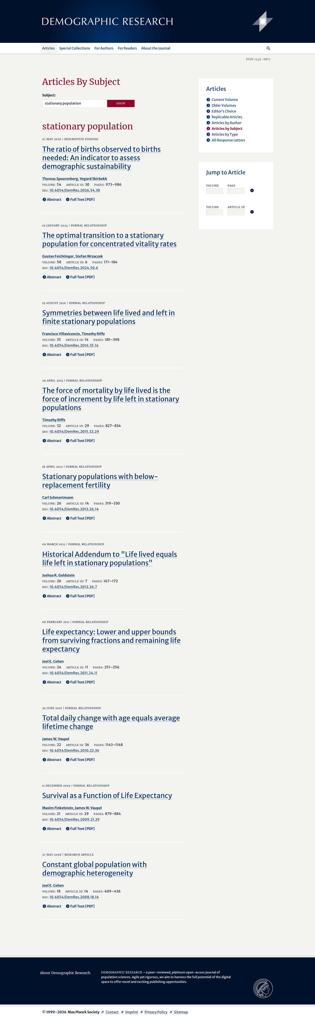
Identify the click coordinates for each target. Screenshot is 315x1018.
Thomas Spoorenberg (60, 179)
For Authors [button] (104, 48)
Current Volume (225, 99)
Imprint (131, 1012)
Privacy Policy (156, 1012)
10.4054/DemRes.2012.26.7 (73, 587)
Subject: (49, 95)
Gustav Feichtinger (58, 256)
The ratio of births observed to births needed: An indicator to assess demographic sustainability (101, 158)
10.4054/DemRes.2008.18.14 (74, 897)
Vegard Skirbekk (93, 179)
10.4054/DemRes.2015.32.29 (74, 431)
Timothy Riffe (93, 334)
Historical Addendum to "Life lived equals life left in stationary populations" (109, 558)
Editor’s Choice (224, 111)
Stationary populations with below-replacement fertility (100, 481)
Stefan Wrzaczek (89, 256)
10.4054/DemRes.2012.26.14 (74, 509)
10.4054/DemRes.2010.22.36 (74, 750)
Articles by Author (226, 123)
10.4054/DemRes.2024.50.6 (74, 268)
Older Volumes (224, 105)
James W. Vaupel (55, 739)
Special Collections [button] (74, 48)
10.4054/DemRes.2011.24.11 (73, 673)
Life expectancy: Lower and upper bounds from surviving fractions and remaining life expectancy (111, 640)
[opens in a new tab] (263, 988)
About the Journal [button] (155, 48)
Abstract (54, 199)
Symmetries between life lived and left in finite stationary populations (108, 317)
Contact (112, 1012)
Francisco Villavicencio (61, 334)
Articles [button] (48, 48)
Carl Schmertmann (57, 497)
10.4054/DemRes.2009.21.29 (75, 819)
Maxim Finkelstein (57, 808)
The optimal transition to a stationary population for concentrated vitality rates (109, 239)
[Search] (268, 48)
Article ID (236, 207)
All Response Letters (228, 140)
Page (232, 185)
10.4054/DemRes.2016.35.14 (74, 345)
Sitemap (181, 1012)
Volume (212, 185)
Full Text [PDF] (82, 199)
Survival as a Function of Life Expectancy (107, 795)
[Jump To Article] (252, 190)
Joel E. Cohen (53, 661)
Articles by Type (225, 134)
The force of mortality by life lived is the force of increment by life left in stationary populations (110, 399)
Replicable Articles (227, 117)
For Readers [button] (127, 48)
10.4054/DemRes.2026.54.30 (75, 190)
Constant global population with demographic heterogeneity (94, 868)
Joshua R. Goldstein (58, 575)
